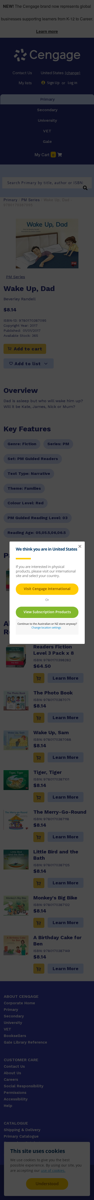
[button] (79, 546)
